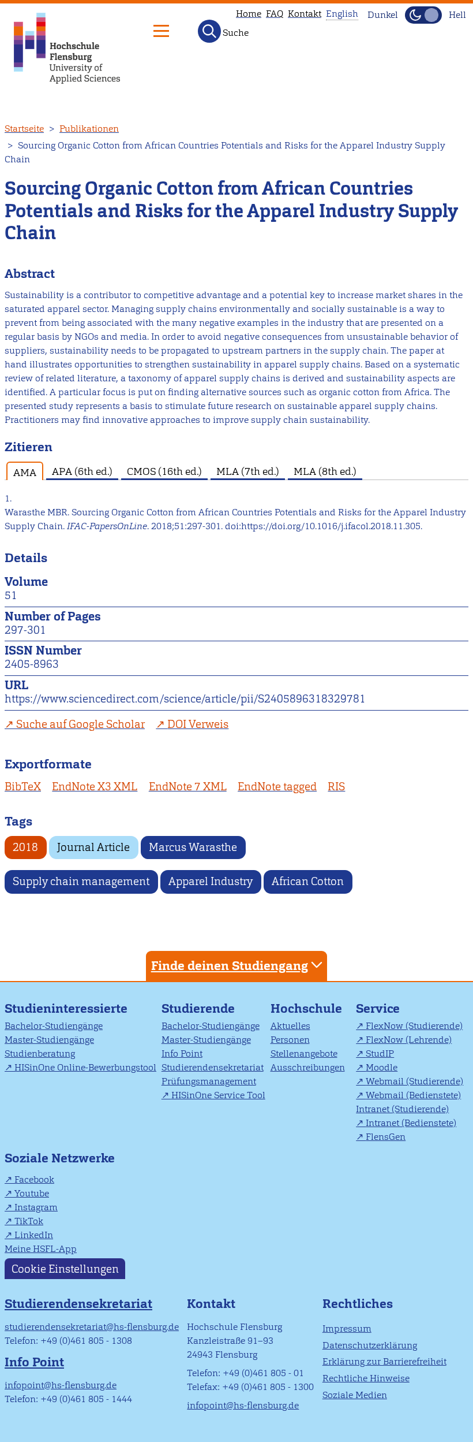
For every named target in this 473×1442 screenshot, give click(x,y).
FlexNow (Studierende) (414, 1026)
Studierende (198, 1008)
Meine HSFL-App (41, 1249)
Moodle (381, 1067)
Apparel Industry (210, 881)
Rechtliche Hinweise (366, 1378)
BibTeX (23, 786)
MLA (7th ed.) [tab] (247, 471)
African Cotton (308, 881)
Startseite (24, 128)
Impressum (346, 1328)
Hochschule (306, 1008)
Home (248, 14)
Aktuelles (290, 1026)
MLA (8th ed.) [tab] (325, 471)
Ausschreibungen (308, 1067)
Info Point (182, 1053)
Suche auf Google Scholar (80, 724)
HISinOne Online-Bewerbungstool (85, 1067)
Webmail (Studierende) (414, 1081)
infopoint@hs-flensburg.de (61, 1385)
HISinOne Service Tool (218, 1095)
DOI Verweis (197, 724)
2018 (25, 847)
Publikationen (89, 128)
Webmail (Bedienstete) (413, 1095)
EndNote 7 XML (188, 786)
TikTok (28, 1221)
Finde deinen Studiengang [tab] (229, 965)
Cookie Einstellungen (65, 1268)
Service (378, 1008)
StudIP (380, 1053)
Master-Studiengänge (49, 1040)
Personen (290, 1040)
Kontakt (304, 14)
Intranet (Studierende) (402, 1109)
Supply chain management (81, 881)
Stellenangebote (304, 1053)
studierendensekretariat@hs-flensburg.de (92, 1327)
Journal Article (93, 847)
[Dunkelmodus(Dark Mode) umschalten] (423, 15)
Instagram (36, 1207)
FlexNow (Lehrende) (409, 1040)
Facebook (34, 1179)
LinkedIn (33, 1235)
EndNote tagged (277, 786)
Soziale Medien (354, 1395)
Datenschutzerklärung (369, 1345)
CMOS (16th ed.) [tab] (164, 471)
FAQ (274, 14)
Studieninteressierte (66, 1008)
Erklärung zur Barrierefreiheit (384, 1361)
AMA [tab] (24, 472)
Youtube (31, 1193)
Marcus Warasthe (193, 847)
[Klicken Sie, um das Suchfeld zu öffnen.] (209, 31)
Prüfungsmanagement (209, 1081)
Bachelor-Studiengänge (54, 1026)
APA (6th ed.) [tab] (82, 471)
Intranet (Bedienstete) (411, 1123)
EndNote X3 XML (94, 786)
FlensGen (386, 1137)
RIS (336, 786)
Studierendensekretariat (213, 1067)
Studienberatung (40, 1053)
